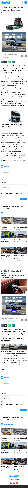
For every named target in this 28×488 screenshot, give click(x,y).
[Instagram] (11, 483)
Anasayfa (4, 12)
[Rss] (17, 483)
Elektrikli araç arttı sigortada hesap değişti (19, 256)
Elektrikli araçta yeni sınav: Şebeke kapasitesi (6, 241)
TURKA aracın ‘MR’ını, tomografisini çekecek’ (20, 226)
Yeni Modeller (21, 12)
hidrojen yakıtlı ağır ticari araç (12, 160)
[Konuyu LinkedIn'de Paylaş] (13, 62)
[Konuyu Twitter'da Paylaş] (5, 62)
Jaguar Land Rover (10, 373)
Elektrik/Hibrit (11, 12)
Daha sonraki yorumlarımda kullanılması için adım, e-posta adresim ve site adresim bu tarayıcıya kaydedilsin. (13, 193)
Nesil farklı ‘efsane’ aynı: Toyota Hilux (6, 256)
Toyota (5, 162)
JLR (15, 373)
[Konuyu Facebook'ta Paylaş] (2, 62)
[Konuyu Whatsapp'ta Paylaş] (9, 62)
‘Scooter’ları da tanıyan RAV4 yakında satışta (20, 241)
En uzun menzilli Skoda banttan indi (7, 226)
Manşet (15, 12)
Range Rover (18, 373)
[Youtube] (14, 483)
